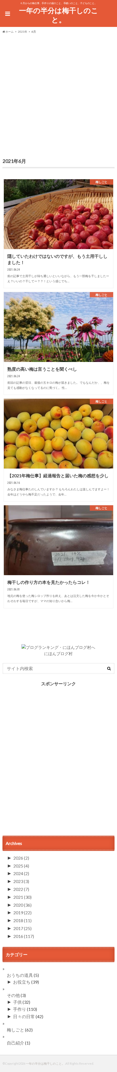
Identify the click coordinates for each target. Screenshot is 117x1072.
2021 (22, 897)
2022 (21, 889)
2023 (21, 881)
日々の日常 (24, 1016)
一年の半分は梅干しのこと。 (58, 15)
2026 (21, 857)
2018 (22, 920)
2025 (21, 865)
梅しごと (15, 1029)
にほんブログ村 (58, 653)
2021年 (22, 31)
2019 (22, 912)
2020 (22, 904)
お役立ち (21, 981)
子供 (17, 1002)
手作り (19, 1009)
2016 (23, 936)
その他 (13, 995)
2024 (21, 873)
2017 (22, 928)
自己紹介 (15, 1042)
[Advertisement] (58, 94)
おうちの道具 (20, 975)
